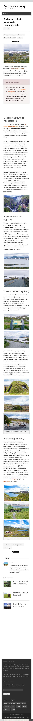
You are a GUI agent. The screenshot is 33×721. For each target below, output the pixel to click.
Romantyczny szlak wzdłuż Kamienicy (20, 582)
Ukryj (31, 720)
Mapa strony (9, 717)
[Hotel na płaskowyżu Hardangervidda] (16, 386)
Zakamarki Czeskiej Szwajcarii (20, 593)
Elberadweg (6, 481)
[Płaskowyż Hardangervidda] (16, 261)
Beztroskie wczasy (14, 6)
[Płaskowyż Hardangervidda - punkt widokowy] (16, 322)
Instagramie (11, 92)
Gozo (5, 703)
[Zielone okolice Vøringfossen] (16, 510)
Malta (18, 703)
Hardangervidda (17, 545)
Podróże (22, 35)
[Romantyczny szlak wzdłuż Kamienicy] (7, 584)
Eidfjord (7, 545)
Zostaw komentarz (11, 37)
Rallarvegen (13, 479)
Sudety (24, 706)
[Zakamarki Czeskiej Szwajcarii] (7, 595)
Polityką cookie (25, 720)
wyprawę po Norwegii (17, 69)
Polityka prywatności (17, 717)
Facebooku (23, 89)
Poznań (18, 706)
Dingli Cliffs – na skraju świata (19, 605)
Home (5, 717)
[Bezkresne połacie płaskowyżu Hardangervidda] (16, 53)
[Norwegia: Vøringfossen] (16, 203)
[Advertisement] (16, 110)
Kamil (20, 37)
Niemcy (24, 703)
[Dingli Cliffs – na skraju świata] (7, 606)
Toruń (13, 709)
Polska (12, 706)
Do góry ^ (27, 717)
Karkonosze (12, 703)
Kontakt (22, 717)
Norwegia (8, 548)
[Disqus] (16, 634)
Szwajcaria (7, 709)
